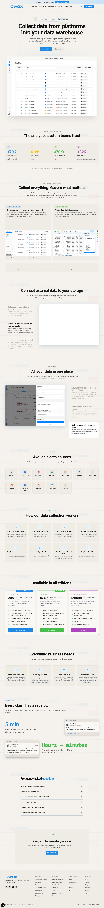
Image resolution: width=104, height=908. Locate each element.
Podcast (87, 887)
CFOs (53, 890)
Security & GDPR (93, 904)
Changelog (71, 887)
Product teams (56, 896)
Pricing (60, 6)
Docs (70, 890)
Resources (51, 6)
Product (33, 6)
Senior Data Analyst (57, 882)
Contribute (71, 885)
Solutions (41, 6)
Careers (87, 890)
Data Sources (38, 890)
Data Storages (39, 893)
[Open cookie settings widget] (3, 905)
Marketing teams (56, 893)
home (45, 19)
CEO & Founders (56, 885)
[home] (16, 6)
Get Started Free (20, 630)
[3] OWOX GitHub (68, 168)
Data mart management (41, 885)
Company (67, 6)
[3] (84, 155)
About (87, 879)
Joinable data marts (40, 887)
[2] (38, 155)
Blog (86, 885)
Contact (87, 893)
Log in (80, 6)
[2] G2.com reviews (57, 168)
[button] (34, 6)
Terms (84, 904)
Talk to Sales (51, 630)
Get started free (51, 852)
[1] (17, 155)
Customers (88, 882)
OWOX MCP (38, 882)
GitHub (70, 879)
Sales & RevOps (56, 887)
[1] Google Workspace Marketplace (41, 168)
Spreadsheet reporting (41, 879)
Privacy (78, 904)
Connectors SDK (73, 882)
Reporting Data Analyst (58, 879)
